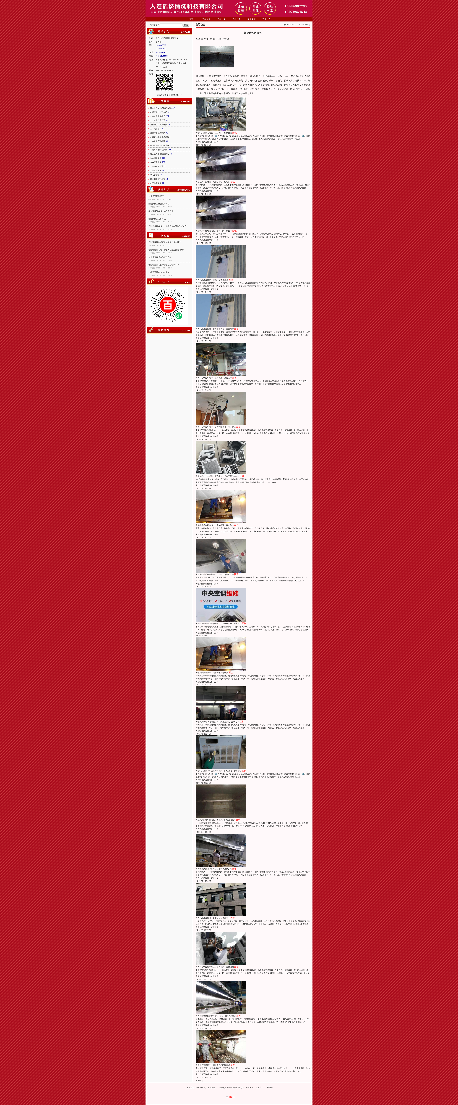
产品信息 (206, 19)
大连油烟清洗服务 (157, 179)
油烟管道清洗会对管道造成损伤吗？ (163, 264)
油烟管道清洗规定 (156, 196)
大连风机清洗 (155, 170)
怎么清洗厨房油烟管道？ (158, 272)
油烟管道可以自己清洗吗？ (159, 257)
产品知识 (236, 19)
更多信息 (199, 1080)
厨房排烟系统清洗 (157, 133)
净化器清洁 (154, 174)
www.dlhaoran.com (164, 70)
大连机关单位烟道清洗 (159, 153)
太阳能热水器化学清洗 (159, 137)
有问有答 (251, 19)
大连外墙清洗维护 (157, 116)
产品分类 (221, 19)
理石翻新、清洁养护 (158, 124)
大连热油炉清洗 (156, 166)
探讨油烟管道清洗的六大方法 (160, 211)
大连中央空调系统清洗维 (160, 107)
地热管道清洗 (155, 162)
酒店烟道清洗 (155, 158)
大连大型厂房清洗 (157, 120)
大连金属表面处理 (157, 141)
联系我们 (267, 19)
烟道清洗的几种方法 (157, 218)
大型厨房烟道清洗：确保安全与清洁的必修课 (167, 226)
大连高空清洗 (155, 183)
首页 (191, 19)
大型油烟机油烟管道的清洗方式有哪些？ (165, 242)
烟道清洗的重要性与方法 (158, 203)
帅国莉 (270, 1087)
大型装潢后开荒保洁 (158, 112)
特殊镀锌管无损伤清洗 (159, 145)
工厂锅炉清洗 (155, 128)
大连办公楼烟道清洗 (158, 149)
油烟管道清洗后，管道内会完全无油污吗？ (166, 249)
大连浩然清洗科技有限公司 (207, 141)
